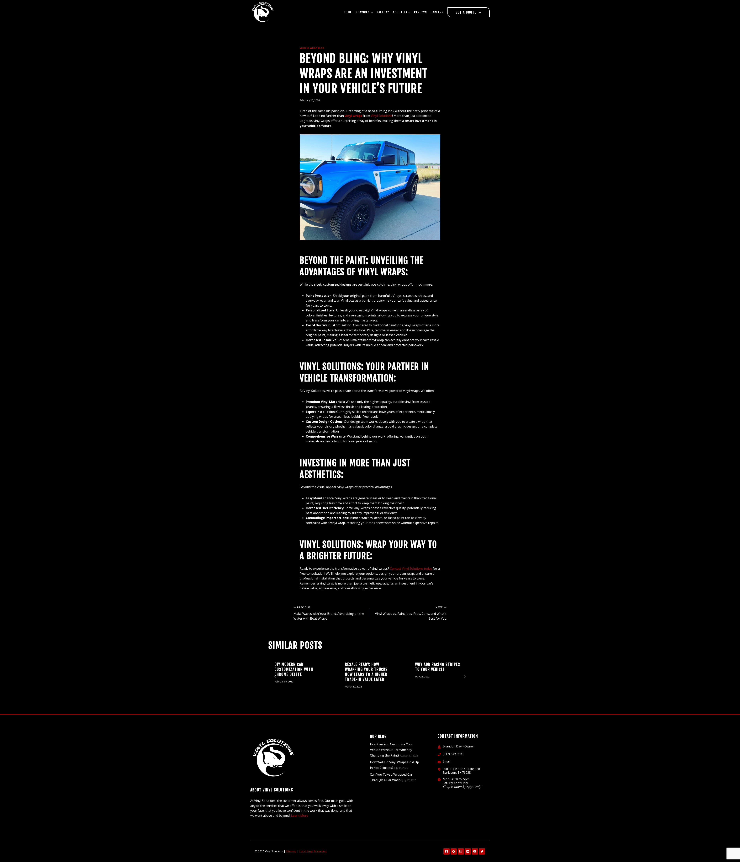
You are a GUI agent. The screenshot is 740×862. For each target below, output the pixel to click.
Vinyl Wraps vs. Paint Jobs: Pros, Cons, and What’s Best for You (411, 613)
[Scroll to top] (730, 846)
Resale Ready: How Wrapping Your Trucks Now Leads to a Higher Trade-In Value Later (366, 672)
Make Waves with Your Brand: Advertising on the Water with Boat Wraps (328, 613)
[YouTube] (475, 851)
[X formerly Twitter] (482, 851)
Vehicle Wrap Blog (312, 47)
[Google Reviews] (454, 851)
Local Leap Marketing (312, 851)
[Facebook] (446, 851)
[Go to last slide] (275, 676)
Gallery (383, 12)
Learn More (299, 815)
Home (348, 12)
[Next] (464, 676)
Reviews (420, 12)
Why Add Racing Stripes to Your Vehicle (437, 667)
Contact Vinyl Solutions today (411, 568)
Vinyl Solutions (381, 116)
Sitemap (291, 851)
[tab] (362, 701)
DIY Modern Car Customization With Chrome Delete (294, 669)
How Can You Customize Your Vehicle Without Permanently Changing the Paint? (391, 749)
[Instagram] (461, 851)
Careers (437, 12)
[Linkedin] (468, 851)
